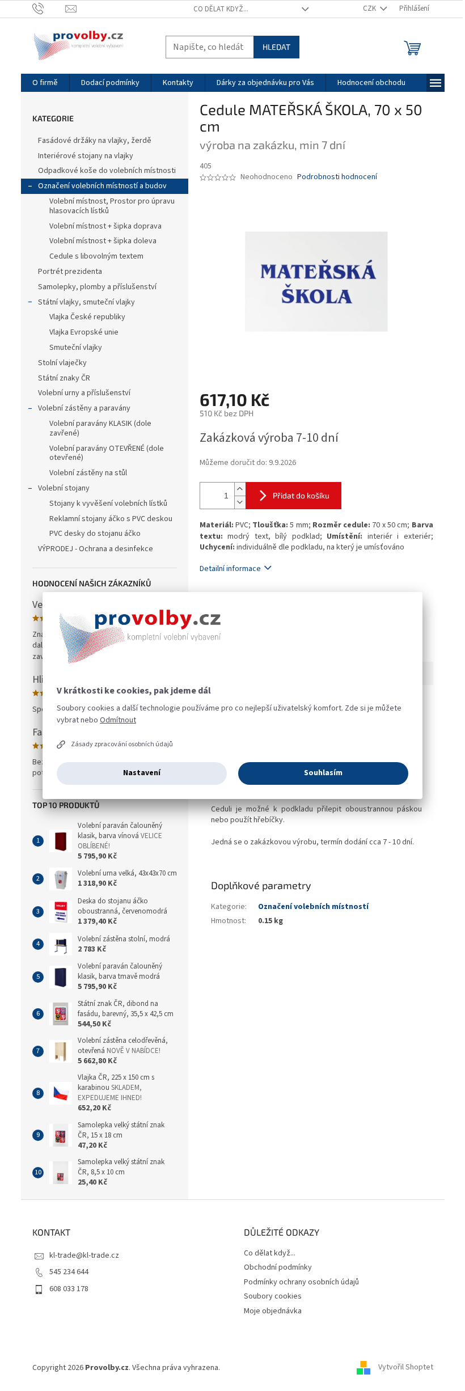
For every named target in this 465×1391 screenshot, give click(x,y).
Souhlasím (323, 773)
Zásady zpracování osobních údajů (122, 744)
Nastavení (141, 773)
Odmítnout (118, 720)
